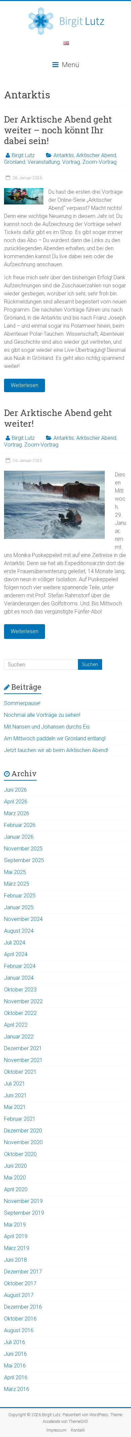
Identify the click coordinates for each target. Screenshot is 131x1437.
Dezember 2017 (23, 1271)
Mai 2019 (15, 1224)
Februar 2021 (20, 1119)
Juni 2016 (15, 1354)
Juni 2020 (15, 1166)
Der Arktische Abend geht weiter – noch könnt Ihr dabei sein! (58, 129)
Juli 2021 (14, 1083)
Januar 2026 (19, 837)
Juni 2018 (15, 1260)
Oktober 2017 (20, 1283)
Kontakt (78, 1430)
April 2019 (16, 1236)
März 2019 (16, 1248)
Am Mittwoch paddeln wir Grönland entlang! (54, 738)
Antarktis (63, 155)
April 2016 (16, 1377)
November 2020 (23, 1142)
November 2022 (23, 1001)
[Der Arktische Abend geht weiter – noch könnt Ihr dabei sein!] (23, 191)
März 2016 (16, 1389)
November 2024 (23, 919)
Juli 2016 (14, 1342)
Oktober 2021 (20, 1072)
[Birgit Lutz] (65, 7)
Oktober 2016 (20, 1318)
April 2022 (16, 1025)
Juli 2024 (14, 942)
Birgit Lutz (23, 155)
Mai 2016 (15, 1365)
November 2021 (23, 1060)
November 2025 (23, 848)
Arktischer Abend (96, 155)
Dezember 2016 (23, 1307)
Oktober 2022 (20, 1013)
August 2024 (19, 931)
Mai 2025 (15, 872)
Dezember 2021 (23, 1048)
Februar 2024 (20, 966)
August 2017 (19, 1295)
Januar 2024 (19, 978)
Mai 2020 (15, 1177)
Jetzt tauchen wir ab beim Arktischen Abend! (56, 750)
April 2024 (16, 954)
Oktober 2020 (20, 1154)
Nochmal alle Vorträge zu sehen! (42, 715)
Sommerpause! (22, 703)
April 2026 (16, 801)
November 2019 (23, 1201)
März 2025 (16, 884)
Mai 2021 (15, 1107)
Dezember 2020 (23, 1130)
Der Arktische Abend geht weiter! (58, 418)
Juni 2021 (15, 1095)
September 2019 (24, 1213)
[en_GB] (66, 44)
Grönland (14, 162)
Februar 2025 (20, 895)
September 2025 (24, 860)
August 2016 (19, 1330)
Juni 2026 (15, 790)
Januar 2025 (19, 907)
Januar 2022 (19, 1036)
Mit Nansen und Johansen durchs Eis (47, 727)
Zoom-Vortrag (99, 162)
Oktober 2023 (20, 989)
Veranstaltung (44, 162)
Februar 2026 (20, 825)
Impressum (56, 1430)
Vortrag (71, 162)
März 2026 (16, 813)
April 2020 (16, 1189)
